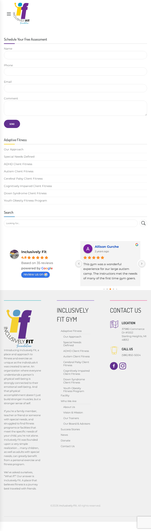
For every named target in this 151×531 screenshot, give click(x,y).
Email (8, 82)
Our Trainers (71, 418)
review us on (33, 274)
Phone (8, 65)
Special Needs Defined (19, 156)
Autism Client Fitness (18, 171)
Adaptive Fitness (71, 330)
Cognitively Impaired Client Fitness (28, 186)
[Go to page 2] (110, 289)
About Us (69, 406)
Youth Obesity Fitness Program (25, 200)
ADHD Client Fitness (18, 164)
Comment (11, 98)
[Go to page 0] (103, 289)
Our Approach (13, 149)
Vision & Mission (73, 412)
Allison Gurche (107, 247)
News (64, 434)
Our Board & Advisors (76, 423)
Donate (65, 440)
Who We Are (68, 401)
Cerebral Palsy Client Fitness (23, 178)
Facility (65, 395)
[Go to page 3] (113, 289)
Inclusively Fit (34, 252)
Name (8, 48)
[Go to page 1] (107, 289)
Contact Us (68, 446)
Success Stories (70, 429)
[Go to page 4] (116, 289)
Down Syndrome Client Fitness (25, 193)
